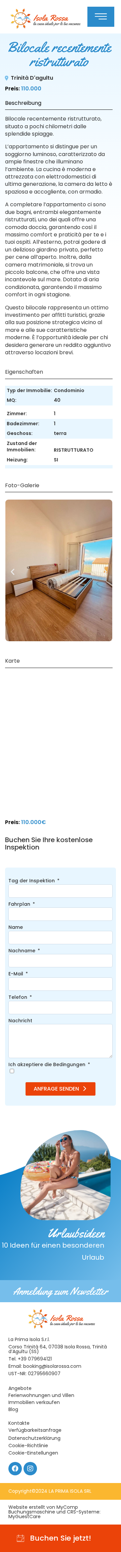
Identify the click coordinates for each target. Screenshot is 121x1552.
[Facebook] (15, 1468)
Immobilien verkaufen (34, 1402)
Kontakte (19, 1423)
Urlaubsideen (53, 1244)
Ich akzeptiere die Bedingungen (47, 1064)
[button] (12, 571)
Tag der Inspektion (32, 881)
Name (15, 927)
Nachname (22, 951)
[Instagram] (30, 1468)
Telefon (18, 997)
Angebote (20, 1388)
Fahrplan (20, 904)
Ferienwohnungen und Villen (41, 1395)
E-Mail (16, 974)
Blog (13, 1409)
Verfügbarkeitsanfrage (35, 1430)
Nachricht (20, 1021)
